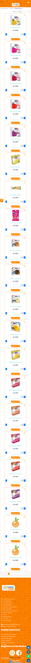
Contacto (4, 644)
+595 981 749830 (7, 620)
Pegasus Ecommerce (15, 657)
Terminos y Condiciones (8, 636)
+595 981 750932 (7, 612)
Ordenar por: (15, 11)
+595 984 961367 (7, 616)
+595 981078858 (7, 605)
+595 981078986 (7, 609)
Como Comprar (6, 640)
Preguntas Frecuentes (8, 642)
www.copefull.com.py (9, 626)
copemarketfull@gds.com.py (11, 624)
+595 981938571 (6, 601)
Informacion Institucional (8, 634)
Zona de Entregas (6, 638)
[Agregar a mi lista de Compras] (25, 15)
